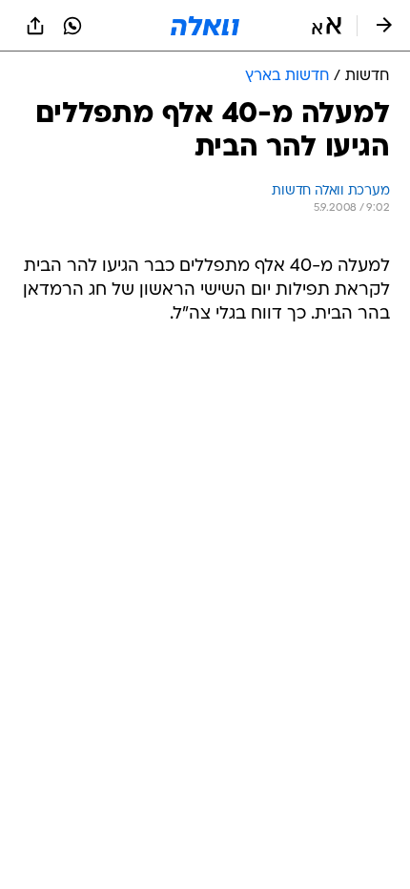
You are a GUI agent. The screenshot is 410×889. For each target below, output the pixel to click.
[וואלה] (205, 25)
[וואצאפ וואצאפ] (72, 25)
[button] (326, 25)
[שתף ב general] (35, 25)
